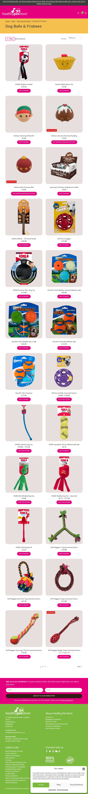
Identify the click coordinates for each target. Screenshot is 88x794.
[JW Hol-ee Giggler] (64, 217)
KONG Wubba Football (23, 84)
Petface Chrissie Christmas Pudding (64, 136)
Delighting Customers (53, 719)
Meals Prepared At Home (14, 751)
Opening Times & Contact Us (15, 780)
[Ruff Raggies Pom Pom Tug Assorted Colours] (23, 577)
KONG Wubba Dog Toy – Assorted (64, 496)
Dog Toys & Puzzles (23, 21)
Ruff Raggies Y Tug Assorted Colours (64, 547)
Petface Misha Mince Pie (64, 84)
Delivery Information (12, 756)
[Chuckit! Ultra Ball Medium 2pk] (64, 320)
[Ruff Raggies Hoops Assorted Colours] (64, 577)
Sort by (63, 39)
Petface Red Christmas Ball (24, 187)
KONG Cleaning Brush (24, 547)
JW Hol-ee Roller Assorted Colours (64, 393)
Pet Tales (8, 760)
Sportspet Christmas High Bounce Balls (64, 187)
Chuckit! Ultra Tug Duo (23, 393)
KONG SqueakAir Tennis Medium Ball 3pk (64, 445)
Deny (59, 785)
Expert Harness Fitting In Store (16, 762)
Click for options (64, 399)
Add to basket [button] (24, 90)
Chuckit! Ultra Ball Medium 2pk (64, 342)
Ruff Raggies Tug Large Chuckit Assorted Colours (24, 650)
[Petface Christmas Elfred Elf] (23, 114)
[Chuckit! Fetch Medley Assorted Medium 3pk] (64, 268)
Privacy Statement (62, 790)
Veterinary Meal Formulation (15, 767)
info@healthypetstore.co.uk (15, 732)
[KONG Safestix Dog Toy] (23, 422)
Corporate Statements (53, 726)
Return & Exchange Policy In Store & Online (20, 778)
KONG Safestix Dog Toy (24, 445)
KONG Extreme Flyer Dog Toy (24, 290)
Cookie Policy (52, 790)
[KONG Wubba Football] (23, 62)
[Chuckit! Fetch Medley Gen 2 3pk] (23, 320)
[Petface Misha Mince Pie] (64, 62)
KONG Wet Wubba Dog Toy (24, 496)
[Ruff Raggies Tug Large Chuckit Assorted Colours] (23, 628)
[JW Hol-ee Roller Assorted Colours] (64, 371)
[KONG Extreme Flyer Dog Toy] (23, 268)
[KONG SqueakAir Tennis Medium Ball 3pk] (64, 422)
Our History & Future (53, 728)
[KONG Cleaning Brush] (23, 525)
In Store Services (11, 753)
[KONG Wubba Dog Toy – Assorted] (64, 474)
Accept (41, 785)
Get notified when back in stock (64, 142)
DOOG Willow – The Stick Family (24, 239)
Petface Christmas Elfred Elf (24, 136)
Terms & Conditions (12, 771)
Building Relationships (13, 769)
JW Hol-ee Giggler (64, 239)
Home (7, 21)
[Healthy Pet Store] (15, 12)
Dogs (13, 21)
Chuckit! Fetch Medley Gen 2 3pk (24, 342)
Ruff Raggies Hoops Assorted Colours (64, 599)
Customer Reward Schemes (14, 765)
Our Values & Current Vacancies (57, 724)
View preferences (76, 785)
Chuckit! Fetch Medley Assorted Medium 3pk (64, 290)
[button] (84, 769)
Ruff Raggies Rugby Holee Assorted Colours (64, 650)
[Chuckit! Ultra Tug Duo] (23, 371)
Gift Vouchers (10, 758)
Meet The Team (51, 722)
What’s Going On (11, 783)
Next (79, 667)
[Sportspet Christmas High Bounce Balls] (64, 165)
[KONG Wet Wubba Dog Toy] (23, 474)
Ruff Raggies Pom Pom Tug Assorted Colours (24, 599)
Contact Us (49, 717)
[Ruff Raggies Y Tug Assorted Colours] (64, 525)
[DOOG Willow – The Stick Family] (23, 217)
